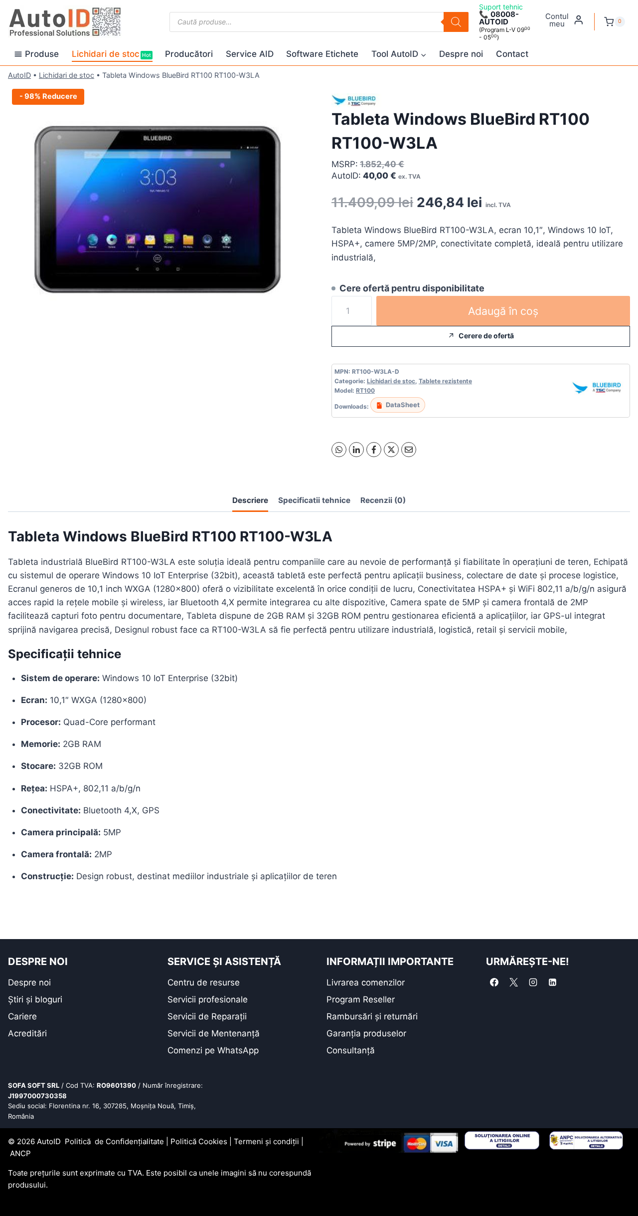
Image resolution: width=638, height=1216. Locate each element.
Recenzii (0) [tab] (383, 500)
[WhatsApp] (338, 449)
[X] (391, 449)
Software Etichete (322, 54)
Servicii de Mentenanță (213, 1033)
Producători (189, 54)
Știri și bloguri (35, 999)
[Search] (456, 22)
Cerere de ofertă (486, 335)
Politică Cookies (198, 1141)
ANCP (20, 1153)
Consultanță (350, 1050)
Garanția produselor (366, 1033)
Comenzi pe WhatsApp (213, 1050)
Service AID (250, 54)
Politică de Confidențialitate (114, 1141)
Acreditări (27, 1033)
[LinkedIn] (356, 449)
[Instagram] (533, 982)
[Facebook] (373, 449)
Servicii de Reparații (207, 1016)
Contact (512, 54)
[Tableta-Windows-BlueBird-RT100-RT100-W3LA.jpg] (157, 209)
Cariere (22, 1016)
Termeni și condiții (266, 1141)
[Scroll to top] (15, 1191)
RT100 (365, 390)
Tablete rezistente (445, 381)
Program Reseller (360, 999)
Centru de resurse (203, 982)
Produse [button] (42, 54)
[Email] (408, 449)
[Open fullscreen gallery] (297, 324)
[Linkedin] (552, 982)
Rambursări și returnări (372, 1016)
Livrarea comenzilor (365, 982)
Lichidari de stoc (111, 54)
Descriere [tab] (250, 500)
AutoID (19, 75)
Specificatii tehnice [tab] (314, 500)
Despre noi (461, 54)
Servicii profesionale (207, 999)
